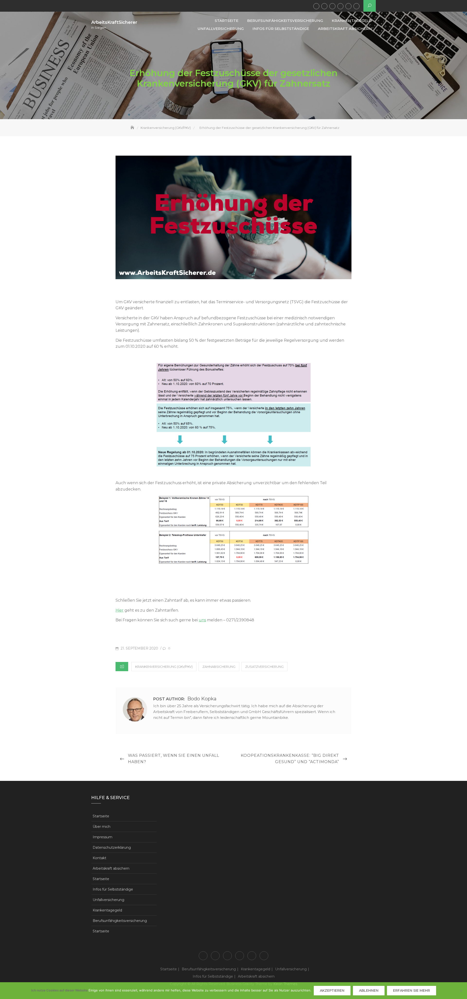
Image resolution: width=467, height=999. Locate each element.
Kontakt (99, 858)
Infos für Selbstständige (348, 6)
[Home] (133, 128)
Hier (120, 610)
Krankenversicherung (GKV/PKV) (164, 667)
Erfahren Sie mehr (411, 990)
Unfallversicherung (340, 6)
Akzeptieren (332, 990)
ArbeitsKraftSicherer (114, 22)
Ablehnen (368, 990)
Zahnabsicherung (218, 667)
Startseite (316, 6)
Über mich (101, 826)
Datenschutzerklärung (112, 847)
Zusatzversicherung (264, 667)
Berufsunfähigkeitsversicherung (324, 6)
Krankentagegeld (332, 6)
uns (202, 620)
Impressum (102, 837)
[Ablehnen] (460, 990)
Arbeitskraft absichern (356, 6)
